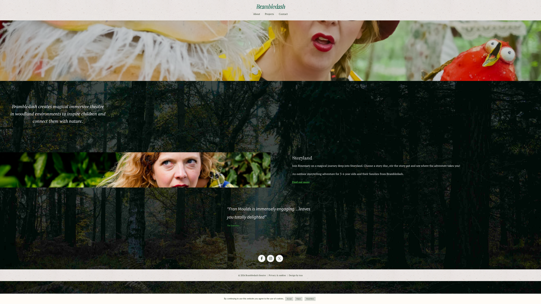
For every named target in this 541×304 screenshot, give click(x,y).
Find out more (301, 182)
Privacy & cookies (277, 275)
